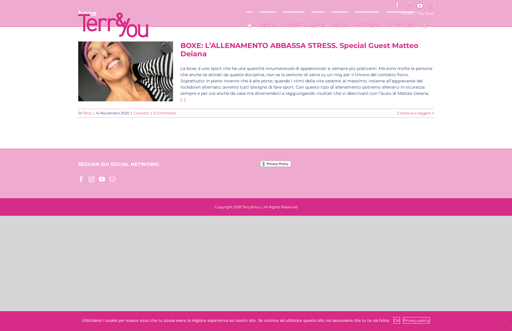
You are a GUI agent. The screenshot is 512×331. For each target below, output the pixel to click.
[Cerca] (424, 25)
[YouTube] (102, 179)
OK (397, 320)
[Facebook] (81, 179)
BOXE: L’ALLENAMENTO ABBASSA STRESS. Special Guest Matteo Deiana (299, 49)
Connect (141, 113)
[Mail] (112, 179)
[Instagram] (92, 179)
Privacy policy (416, 320)
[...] (182, 99)
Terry (87, 113)
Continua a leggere (414, 113)
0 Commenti (164, 113)
